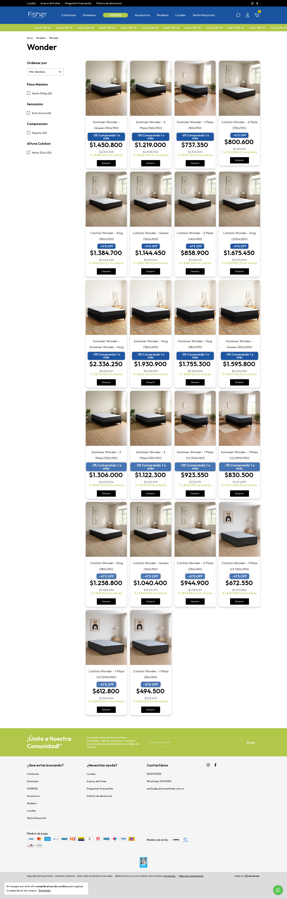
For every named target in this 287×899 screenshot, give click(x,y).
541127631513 (154, 773)
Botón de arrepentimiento (191, 876)
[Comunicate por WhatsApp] (278, 890)
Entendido (45, 890)
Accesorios (142, 15)
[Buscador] (238, 16)
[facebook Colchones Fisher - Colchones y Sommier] (257, 3)
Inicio (30, 37)
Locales (31, 3)
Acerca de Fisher (50, 3)
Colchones (68, 15)
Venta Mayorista (204, 15)
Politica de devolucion (109, 3)
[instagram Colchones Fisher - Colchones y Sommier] (252, 3)
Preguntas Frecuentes (78, 3)
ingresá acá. (170, 876)
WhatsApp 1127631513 (159, 781)
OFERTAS (115, 15)
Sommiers (89, 15)
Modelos (163, 15)
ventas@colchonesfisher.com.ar (165, 788)
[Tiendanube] (247, 876)
